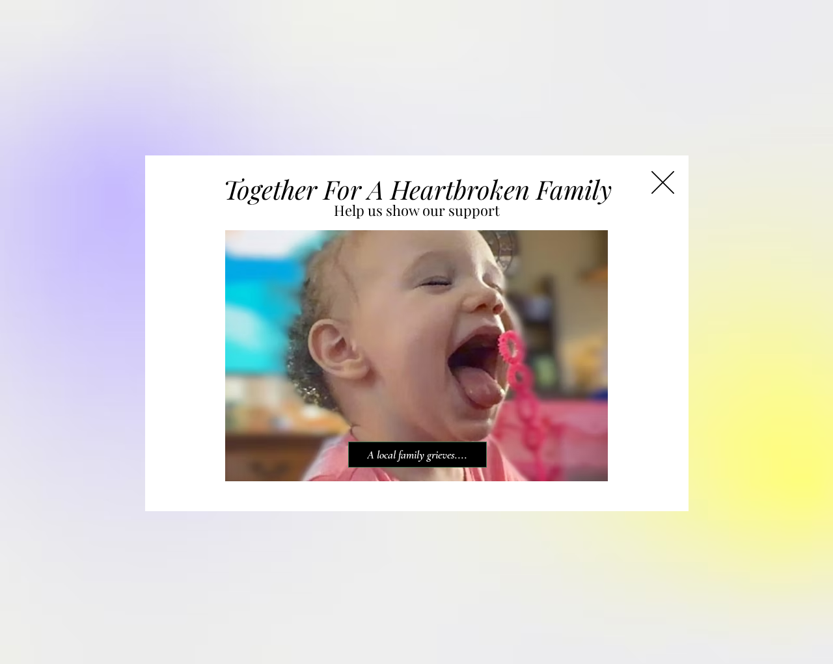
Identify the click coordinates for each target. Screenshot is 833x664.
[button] (662, 182)
